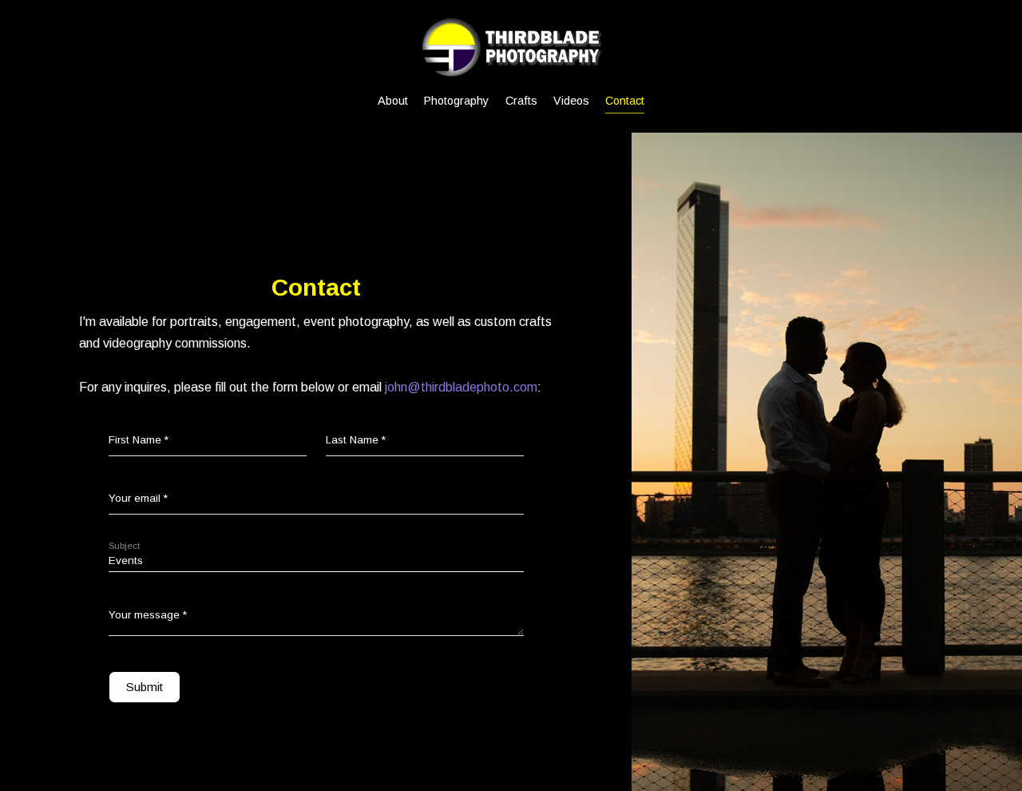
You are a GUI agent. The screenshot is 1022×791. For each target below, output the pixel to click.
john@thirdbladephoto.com (461, 387)
